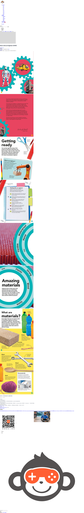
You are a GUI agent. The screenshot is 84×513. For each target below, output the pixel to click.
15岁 (3, 14)
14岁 (3, 13)
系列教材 (4, 16)
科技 (3, 19)
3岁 (3, 5)
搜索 (8, 26)
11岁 (3, 11)
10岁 (3, 10)
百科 (3, 47)
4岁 (3, 6)
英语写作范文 (3, 21)
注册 (3, 512)
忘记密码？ (5, 512)
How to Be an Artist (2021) (3, 407)
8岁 (3, 9)
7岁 (3, 8)
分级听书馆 (3, 22)
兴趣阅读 (3, 15)
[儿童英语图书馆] (2, 3)
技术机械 (1, 47)
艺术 (3, 20)
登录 (8, 49)
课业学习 (4, 18)
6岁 (3, 7)
